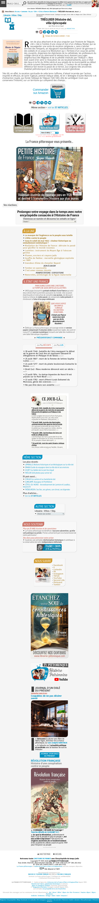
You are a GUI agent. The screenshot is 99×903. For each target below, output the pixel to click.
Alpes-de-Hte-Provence (71, 892)
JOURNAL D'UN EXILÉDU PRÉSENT (50, 755)
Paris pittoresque (86, 900)
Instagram (58, 573)
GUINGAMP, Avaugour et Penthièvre (38, 482)
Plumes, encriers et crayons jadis (41, 255)
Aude (58, 896)
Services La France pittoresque (39, 876)
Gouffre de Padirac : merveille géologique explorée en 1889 (48, 259)
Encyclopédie (11, 900)
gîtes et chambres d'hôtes (41, 885)
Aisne (54, 892)
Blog (18, 900)
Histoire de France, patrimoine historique (45, 884)
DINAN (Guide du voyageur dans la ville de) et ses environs (47, 467)
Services (49, 901)
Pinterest (57, 582)
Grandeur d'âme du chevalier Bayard (42, 263)
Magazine (3, 900)
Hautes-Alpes (85, 892)
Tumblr (56, 584)
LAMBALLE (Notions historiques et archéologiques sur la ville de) (49, 464)
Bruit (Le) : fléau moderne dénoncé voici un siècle (49, 369)
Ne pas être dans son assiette (39, 385)
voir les (58, 107)
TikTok (56, 576)
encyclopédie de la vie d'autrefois (54, 889)
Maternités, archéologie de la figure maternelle (48, 275)
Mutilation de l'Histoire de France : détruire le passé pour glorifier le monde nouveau (49, 246)
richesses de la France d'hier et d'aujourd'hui (62, 882)
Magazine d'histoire (40, 887)
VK (54, 571)
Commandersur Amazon (40, 91)
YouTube (57, 578)
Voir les (33, 496)
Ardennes (41, 896)
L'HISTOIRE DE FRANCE (42, 859)
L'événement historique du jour (49, 878)
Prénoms (95, 900)
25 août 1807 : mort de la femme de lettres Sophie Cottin (48, 360)
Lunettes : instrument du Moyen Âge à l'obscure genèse (47, 251)
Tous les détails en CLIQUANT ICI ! (45, 832)
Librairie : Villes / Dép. (29, 11)
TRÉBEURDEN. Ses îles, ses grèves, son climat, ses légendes (47, 489)
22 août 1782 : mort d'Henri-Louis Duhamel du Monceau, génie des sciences (46, 380)
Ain (50, 892)
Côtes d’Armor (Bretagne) (48, 11)
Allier (59, 892)
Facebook (58, 565)
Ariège (48, 896)
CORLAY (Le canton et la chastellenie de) (40, 479)
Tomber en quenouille (36, 268)
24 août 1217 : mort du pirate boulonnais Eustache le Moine (50, 365)
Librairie (77, 900)
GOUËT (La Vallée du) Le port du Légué (39, 470)
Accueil (17, 11)
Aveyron (64, 896)
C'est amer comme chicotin (38, 270)
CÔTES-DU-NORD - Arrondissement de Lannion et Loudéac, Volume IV (46, 485)
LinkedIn (57, 569)
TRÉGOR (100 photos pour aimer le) (38, 472)
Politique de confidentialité (61, 876)
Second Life (59, 580)
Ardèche (34, 896)
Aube (53, 896)
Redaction (71, 28)
